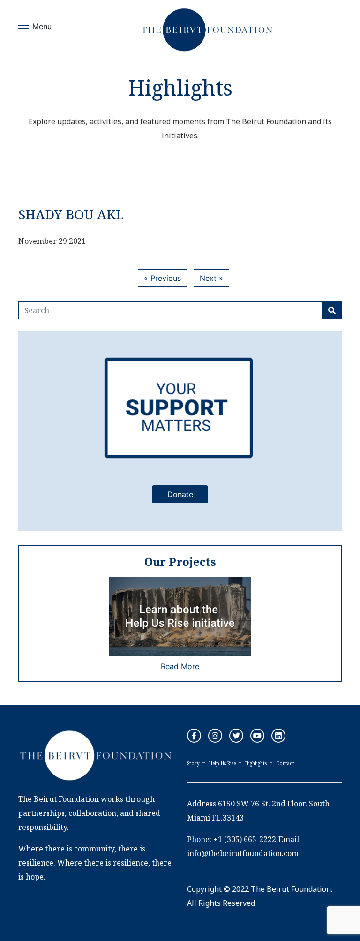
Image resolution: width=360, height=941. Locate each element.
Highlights (256, 763)
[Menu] (23, 28)
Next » (211, 278)
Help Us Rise (222, 763)
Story (193, 763)
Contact (285, 763)
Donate (180, 494)
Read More (180, 666)
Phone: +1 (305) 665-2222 (231, 839)
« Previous (162, 278)
